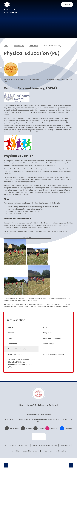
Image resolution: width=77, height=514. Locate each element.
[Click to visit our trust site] (39, 436)
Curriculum (33, 46)
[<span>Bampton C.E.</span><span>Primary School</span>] (7, 4)
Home (6, 46)
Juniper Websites (51, 445)
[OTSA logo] (63, 465)
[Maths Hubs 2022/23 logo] (45, 465)
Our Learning (19, 46)
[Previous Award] (6, 465)
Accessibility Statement (31, 451)
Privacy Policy (47, 451)
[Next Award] (71, 465)
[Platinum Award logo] (22, 465)
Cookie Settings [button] (61, 451)
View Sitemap (65, 445)
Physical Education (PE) (52, 46)
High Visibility (15, 451)
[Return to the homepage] (38, 393)
